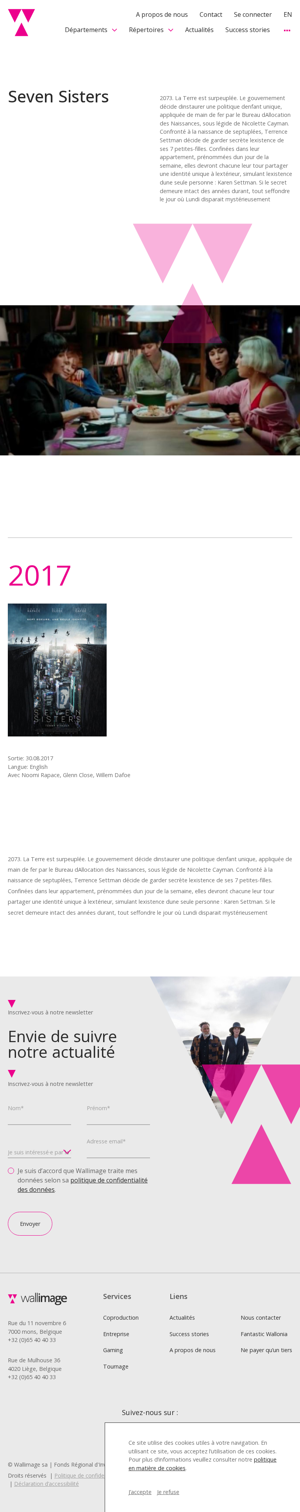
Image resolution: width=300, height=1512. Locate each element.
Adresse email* (106, 1141)
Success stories (247, 29)
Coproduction (121, 1317)
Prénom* (98, 1108)
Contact (211, 14)
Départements (86, 29)
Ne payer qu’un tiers (266, 1350)
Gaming (113, 1350)
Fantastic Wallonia (264, 1334)
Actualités (199, 29)
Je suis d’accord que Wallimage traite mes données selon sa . (83, 1180)
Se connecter (253, 14)
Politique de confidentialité (87, 1475)
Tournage (116, 1366)
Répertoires (146, 29)
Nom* (16, 1108)
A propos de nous (162, 14)
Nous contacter (261, 1317)
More (287, 30)
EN (288, 14)
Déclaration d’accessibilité (46, 1483)
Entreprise (116, 1334)
